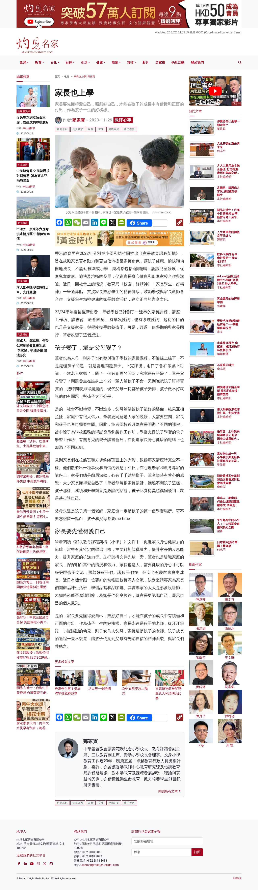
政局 (23, 62)
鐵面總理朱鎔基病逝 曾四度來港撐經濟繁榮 (228, 390)
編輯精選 (222, 353)
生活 (84, 62)
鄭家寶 (78, 120)
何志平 (221, 150)
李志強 (221, 368)
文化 (53, 62)
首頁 (57, 76)
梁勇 (220, 531)
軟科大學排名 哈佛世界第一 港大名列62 (227, 258)
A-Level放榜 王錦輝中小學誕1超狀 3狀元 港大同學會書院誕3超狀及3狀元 (228, 284)
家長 (90, 129)
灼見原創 (62, 129)
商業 (115, 62)
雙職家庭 (114, 129)
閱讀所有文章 (168, 791)
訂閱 (197, 852)
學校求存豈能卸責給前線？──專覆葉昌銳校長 (228, 324)
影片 (146, 62)
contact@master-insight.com (100, 864)
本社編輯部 (29, 128)
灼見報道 (22, 223)
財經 (69, 62)
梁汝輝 (221, 464)
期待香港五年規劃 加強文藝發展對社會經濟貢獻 (228, 479)
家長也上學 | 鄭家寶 (84, 76)
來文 (220, 331)
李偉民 (221, 486)
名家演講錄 (24, 111)
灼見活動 (178, 62)
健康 (99, 62)
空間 (101, 129)
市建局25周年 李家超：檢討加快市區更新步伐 (228, 346)
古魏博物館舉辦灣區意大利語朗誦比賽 (168, 693)
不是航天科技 (225, 365)
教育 (38, 62)
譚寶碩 (221, 239)
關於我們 (197, 62)
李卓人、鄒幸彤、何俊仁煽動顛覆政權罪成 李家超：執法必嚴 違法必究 (228, 505)
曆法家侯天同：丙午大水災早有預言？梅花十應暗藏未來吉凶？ (33, 728)
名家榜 (160, 62)
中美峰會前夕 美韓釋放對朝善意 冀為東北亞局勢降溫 (33, 175)
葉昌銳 (221, 128)
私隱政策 (237, 878)
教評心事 (123, 120)
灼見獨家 (78, 129)
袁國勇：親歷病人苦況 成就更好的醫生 (228, 191)
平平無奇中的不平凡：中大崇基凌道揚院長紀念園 (228, 523)
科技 (130, 62)
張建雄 (221, 306)
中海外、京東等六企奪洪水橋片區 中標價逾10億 (33, 234)
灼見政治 (22, 164)
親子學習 (129, 129)
